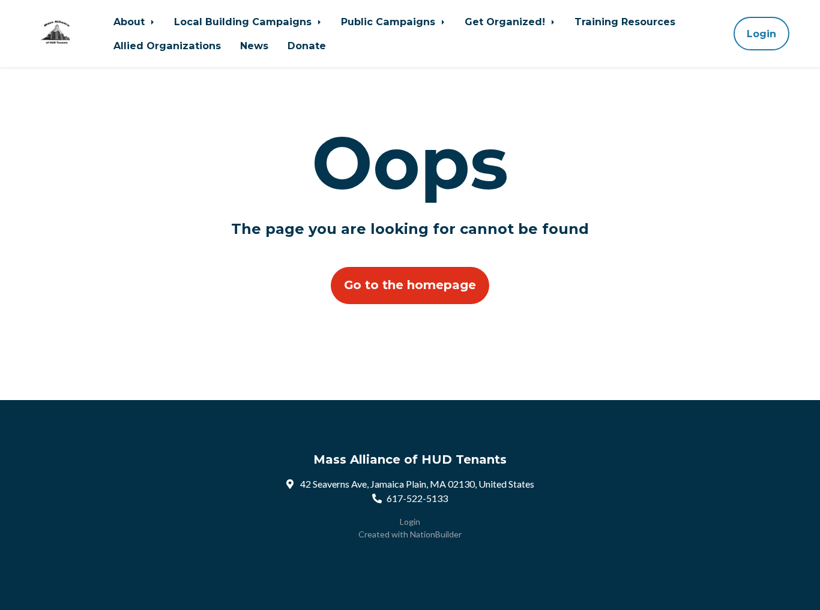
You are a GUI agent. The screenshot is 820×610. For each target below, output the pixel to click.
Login (761, 34)
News (254, 46)
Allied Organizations (167, 46)
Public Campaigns (389, 22)
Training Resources (624, 22)
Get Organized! (506, 22)
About (130, 22)
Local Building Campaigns (244, 22)
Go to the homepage (410, 285)
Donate (307, 46)
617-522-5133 (417, 498)
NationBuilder (436, 534)
